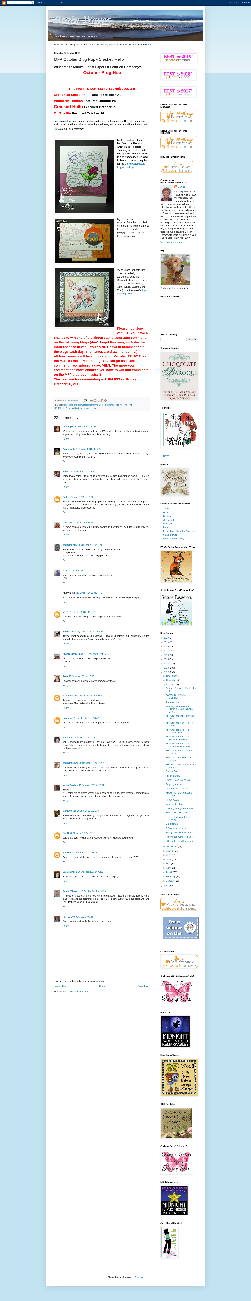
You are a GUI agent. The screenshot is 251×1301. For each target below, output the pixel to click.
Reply (66, 439)
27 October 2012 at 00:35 (80, 917)
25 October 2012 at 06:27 (88, 449)
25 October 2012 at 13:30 (81, 522)
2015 (166, 659)
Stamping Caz (170, 535)
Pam (65, 570)
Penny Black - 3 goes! (177, 788)
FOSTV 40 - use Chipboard (179, 841)
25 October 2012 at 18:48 (83, 737)
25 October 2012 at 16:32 (91, 695)
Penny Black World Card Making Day (178, 818)
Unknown (67, 718)
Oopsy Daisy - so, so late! (178, 780)
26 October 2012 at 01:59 (82, 833)
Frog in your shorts (175, 784)
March (169, 872)
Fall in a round (173, 776)
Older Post (143, 986)
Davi (165, 512)
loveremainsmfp (112, 405)
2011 (166, 886)
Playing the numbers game (179, 837)
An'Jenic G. (69, 449)
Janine (181, 187)
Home (102, 986)
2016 (166, 655)
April (168, 868)
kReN (66, 612)
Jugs (101, 405)
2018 (166, 646)
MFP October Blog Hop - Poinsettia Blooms (178, 738)
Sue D (66, 833)
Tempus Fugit (172, 702)
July (168, 855)
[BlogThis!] (95, 400)
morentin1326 (70, 695)
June (169, 859)
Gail (65, 497)
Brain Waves (82, 19)
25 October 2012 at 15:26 (96, 654)
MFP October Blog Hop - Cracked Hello (178, 731)
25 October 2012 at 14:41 (89, 593)
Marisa (66, 737)
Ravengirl (68, 426)
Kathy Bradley (70, 785)
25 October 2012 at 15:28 (81, 676)
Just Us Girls (169, 520)
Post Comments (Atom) (78, 991)
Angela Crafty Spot (73, 654)
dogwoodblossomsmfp (88, 405)
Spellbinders (76, 408)
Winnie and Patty (71, 631)
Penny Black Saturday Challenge (179, 531)
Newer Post (60, 986)
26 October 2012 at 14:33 (93, 891)
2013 (166, 668)
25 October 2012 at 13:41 (90, 545)
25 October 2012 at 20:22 (91, 785)
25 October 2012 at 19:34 (91, 763)
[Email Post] (85, 400)
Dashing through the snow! (179, 808)
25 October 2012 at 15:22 (94, 631)
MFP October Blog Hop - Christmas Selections (178, 745)
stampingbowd (70, 763)
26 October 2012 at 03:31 (90, 872)
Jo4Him (67, 852)
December (171, 676)
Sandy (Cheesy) (71, 891)
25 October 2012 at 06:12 (86, 426)
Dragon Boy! (172, 771)
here (148, 44)
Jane (65, 676)
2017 (166, 650)
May (168, 863)
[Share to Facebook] (102, 400)
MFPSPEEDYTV (62, 408)
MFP (122, 405)
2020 (166, 638)
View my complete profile (172, 242)
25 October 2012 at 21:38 (86, 811)
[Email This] (91, 400)
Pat (65, 917)
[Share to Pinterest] (105, 400)
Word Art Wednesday (173, 538)
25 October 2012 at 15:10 (82, 612)
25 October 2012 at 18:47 (86, 718)
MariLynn (67, 811)
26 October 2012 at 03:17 (84, 852)
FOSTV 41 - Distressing (177, 812)
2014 (166, 663)
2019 (166, 642)
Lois (65, 522)
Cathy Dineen (70, 872)
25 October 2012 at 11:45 (82, 471)
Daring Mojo (172, 824)
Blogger (139, 1277)
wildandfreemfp (89, 408)
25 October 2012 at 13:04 (80, 497)
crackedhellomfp (69, 405)
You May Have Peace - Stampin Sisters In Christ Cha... (179, 709)
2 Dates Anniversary (176, 828)
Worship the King (174, 804)
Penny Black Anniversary (178, 832)
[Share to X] (98, 400)
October (170, 684)
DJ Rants (167, 516)
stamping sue (70, 545)
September (172, 846)
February (171, 876)
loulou (66, 471)
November (171, 680)
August (170, 851)
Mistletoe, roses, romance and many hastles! (181, 765)
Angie (166, 508)
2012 (166, 672)
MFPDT (128, 405)
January (170, 881)
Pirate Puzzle (172, 800)
